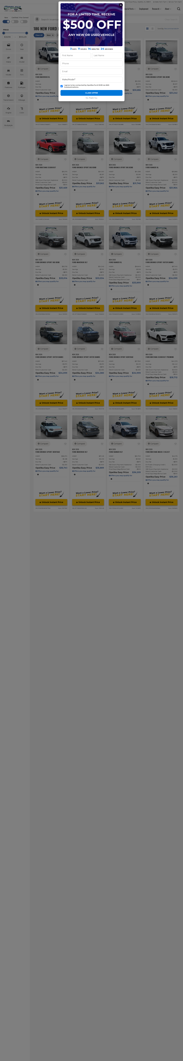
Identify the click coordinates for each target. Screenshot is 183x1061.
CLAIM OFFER (91, 93)
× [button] (121, 5)
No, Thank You (91, 98)
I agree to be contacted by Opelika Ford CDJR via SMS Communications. (86, 86)
